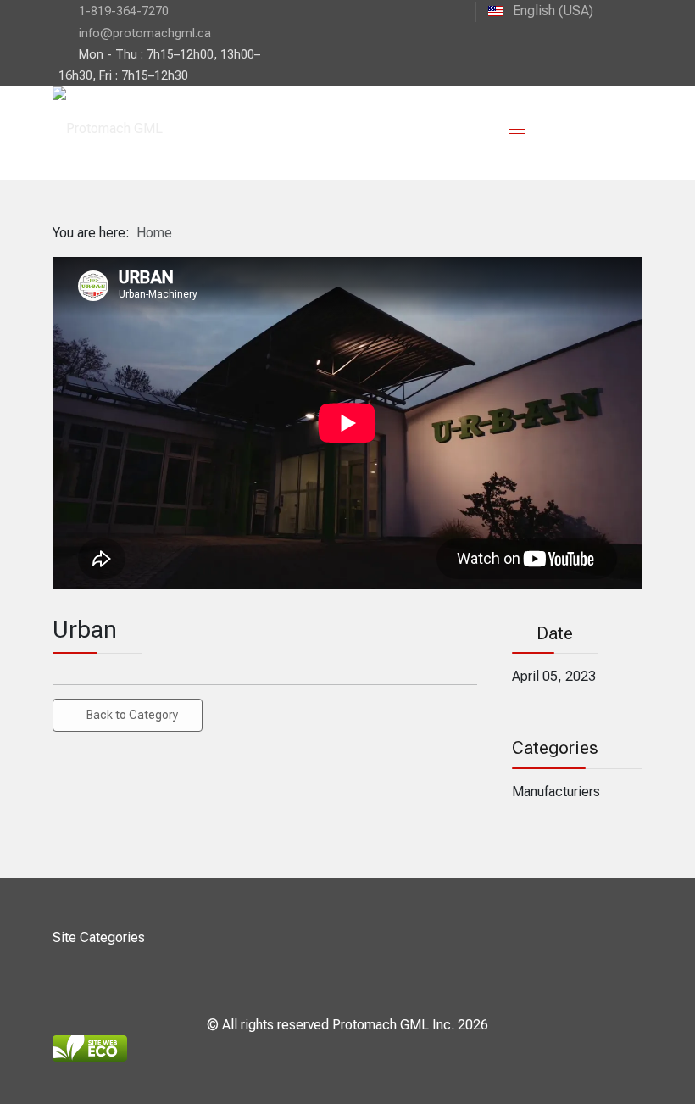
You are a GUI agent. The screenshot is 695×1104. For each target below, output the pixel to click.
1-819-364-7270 (124, 11)
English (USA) (551, 11)
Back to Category (132, 715)
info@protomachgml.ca (145, 33)
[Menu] (517, 128)
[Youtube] (628, 11)
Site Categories (99, 937)
